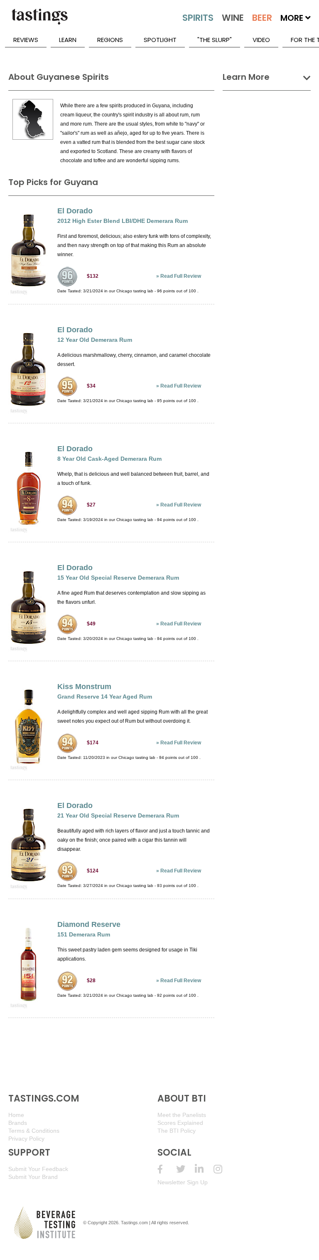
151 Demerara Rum (83, 934)
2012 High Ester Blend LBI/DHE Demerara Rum (122, 220)
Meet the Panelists (181, 1115)
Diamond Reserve (88, 924)
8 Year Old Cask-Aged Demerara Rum (109, 458)
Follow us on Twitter (185, 1169)
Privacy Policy (26, 1138)
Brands (17, 1122)
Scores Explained (180, 1122)
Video (261, 39)
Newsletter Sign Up (182, 1182)
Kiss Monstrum (84, 686)
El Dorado (75, 211)
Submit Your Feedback (38, 1169)
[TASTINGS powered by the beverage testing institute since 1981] (39, 20)
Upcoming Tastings (222, 1169)
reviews (25, 39)
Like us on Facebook (166, 1169)
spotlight (160, 39)
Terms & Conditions (33, 1130)
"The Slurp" (214, 39)
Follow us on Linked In (204, 1169)
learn (67, 39)
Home (16, 1115)
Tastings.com (134, 1222)
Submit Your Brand (33, 1177)
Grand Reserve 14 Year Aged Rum (104, 696)
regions (110, 39)
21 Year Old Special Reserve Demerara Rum (118, 815)
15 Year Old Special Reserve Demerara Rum (118, 577)
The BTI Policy (176, 1130)
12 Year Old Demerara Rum (94, 339)
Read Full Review (180, 276)
